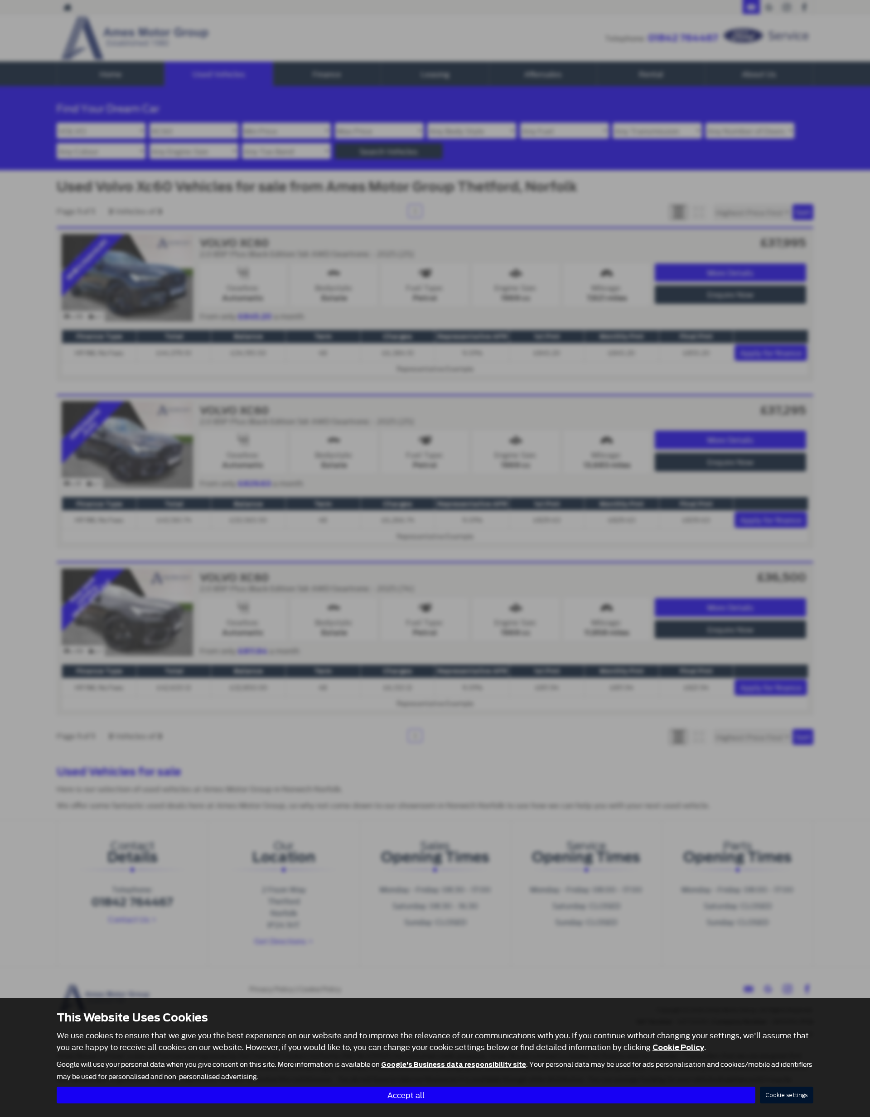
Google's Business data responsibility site (453, 1064)
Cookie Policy (678, 1047)
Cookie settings (786, 1095)
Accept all (406, 1094)
